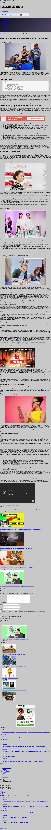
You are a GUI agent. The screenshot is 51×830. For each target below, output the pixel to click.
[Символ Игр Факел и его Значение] (9, 676)
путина (8, 795)
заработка (9, 505)
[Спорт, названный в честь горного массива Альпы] (9, 665)
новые (46, 793)
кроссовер (29, 793)
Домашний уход (11, 85)
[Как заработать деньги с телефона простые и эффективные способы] (12, 526)
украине (30, 795)
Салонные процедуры (12, 84)
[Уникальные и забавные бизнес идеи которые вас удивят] (12, 564)
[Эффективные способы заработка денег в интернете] (12, 545)
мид (36, 793)
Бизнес (4, 20)
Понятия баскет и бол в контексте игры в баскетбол (14, 690)
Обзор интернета (9, 29)
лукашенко (33, 793)
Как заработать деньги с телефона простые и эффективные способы (21, 529)
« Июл (1, 791)
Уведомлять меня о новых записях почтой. (11, 616)
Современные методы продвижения (15, 89)
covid (1, 793)
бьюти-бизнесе (3, 505)
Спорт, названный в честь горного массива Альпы (14, 666)
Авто (3, 19)
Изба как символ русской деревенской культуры (13, 654)
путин (5, 795)
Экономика (5, 27)
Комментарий (3, 602)
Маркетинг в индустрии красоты (12, 88)
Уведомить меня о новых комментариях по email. (12, 614)
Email (1, 607)
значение (20, 793)
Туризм (4, 26)
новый (48, 793)
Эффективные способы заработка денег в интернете (16, 548)
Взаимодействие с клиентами (14, 90)
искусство (24, 793)
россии (16, 795)
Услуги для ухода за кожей (11, 82)
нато (41, 793)
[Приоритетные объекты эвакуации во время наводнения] (9, 700)
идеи (13, 505)
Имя (1, 604)
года (12, 793)
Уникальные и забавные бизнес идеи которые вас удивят (17, 567)
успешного (16, 505)
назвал (38, 793)
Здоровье (5, 21)
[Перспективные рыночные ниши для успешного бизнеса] (12, 583)
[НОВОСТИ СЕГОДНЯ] (11, 7)
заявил (16, 793)
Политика (4, 772)
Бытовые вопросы (7, 28)
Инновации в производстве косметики (14, 86)
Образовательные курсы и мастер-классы (14, 87)
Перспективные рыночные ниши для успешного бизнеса (17, 586)
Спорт (4, 23)
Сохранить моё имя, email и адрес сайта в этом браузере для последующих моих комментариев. (23, 611)
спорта (24, 795)
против (2, 795)
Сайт (1, 609)
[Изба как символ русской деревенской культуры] (9, 653)
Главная (2, 33)
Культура (4, 25)
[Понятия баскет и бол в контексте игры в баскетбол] (9, 688)
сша (27, 795)
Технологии (5, 22)
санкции (21, 795)
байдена (4, 793)
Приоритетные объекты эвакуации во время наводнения (15, 701)
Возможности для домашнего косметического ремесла (17, 81)
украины (35, 795)
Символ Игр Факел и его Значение (10, 678)
